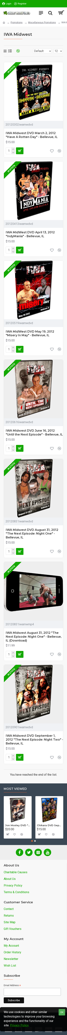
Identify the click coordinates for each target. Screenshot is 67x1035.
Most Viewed (15, 789)
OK (61, 1012)
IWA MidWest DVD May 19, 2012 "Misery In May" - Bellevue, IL (30, 333)
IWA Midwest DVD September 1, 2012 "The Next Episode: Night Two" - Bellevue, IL (34, 739)
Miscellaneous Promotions (42, 22)
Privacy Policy (19, 1025)
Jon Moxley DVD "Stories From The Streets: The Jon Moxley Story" (17, 825)
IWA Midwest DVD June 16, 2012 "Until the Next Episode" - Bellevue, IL (34, 432)
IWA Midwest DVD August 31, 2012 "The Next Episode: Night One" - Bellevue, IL (32, 533)
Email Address (12, 985)
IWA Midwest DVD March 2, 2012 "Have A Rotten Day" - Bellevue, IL (32, 135)
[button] (32, 841)
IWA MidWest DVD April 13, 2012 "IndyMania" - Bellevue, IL (30, 234)
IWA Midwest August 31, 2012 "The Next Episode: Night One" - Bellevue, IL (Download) (34, 636)
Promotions (17, 22)
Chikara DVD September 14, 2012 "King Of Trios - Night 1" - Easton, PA (49, 825)
